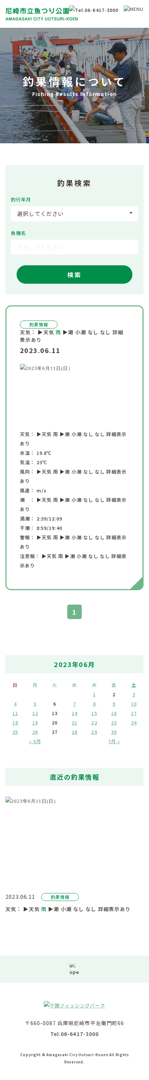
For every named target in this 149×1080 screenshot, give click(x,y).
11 (15, 713)
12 (35, 713)
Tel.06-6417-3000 (74, 1033)
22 (94, 722)
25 (15, 731)
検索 (74, 274)
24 (134, 722)
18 (15, 722)
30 (114, 731)
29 (94, 731)
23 (114, 722)
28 (74, 731)
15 (94, 713)
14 (74, 713)
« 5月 (35, 741)
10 (134, 703)
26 (35, 731)
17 (134, 713)
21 (74, 722)
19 (35, 722)
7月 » (114, 741)
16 (114, 713)
